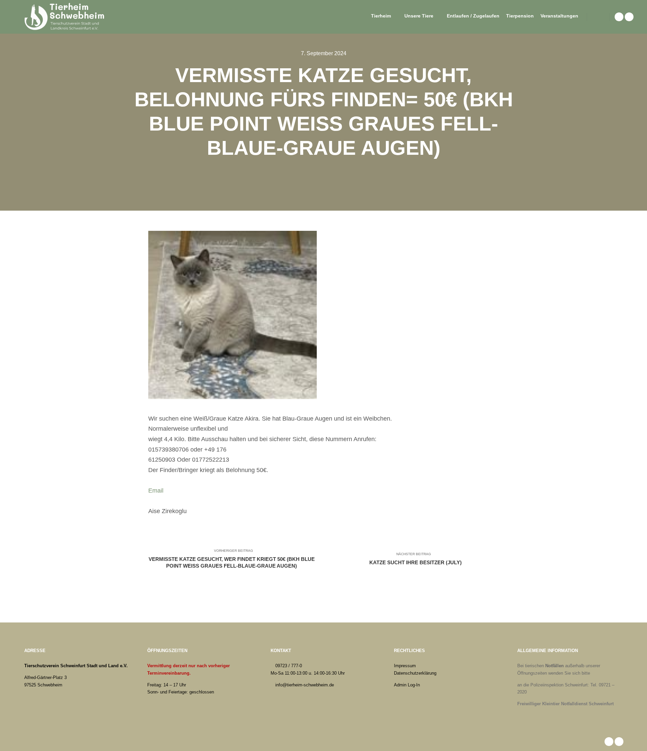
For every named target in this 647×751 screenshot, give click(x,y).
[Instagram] (629, 16)
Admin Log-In (407, 684)
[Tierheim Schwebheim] (65, 17)
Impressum (405, 665)
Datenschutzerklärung (415, 673)
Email (155, 490)
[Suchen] (598, 16)
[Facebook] (619, 16)
